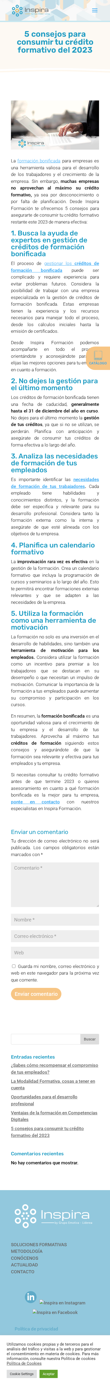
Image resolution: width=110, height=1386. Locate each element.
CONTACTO (22, 1271)
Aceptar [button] (48, 1374)
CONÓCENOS (24, 1258)
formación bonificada (38, 160)
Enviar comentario (36, 994)
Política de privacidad (36, 1329)
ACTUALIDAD (24, 1264)
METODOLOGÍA (26, 1251)
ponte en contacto (35, 801)
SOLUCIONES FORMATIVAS (39, 1244)
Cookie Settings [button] (22, 1374)
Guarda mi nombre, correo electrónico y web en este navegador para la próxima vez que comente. (55, 973)
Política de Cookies (24, 1363)
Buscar (90, 1039)
